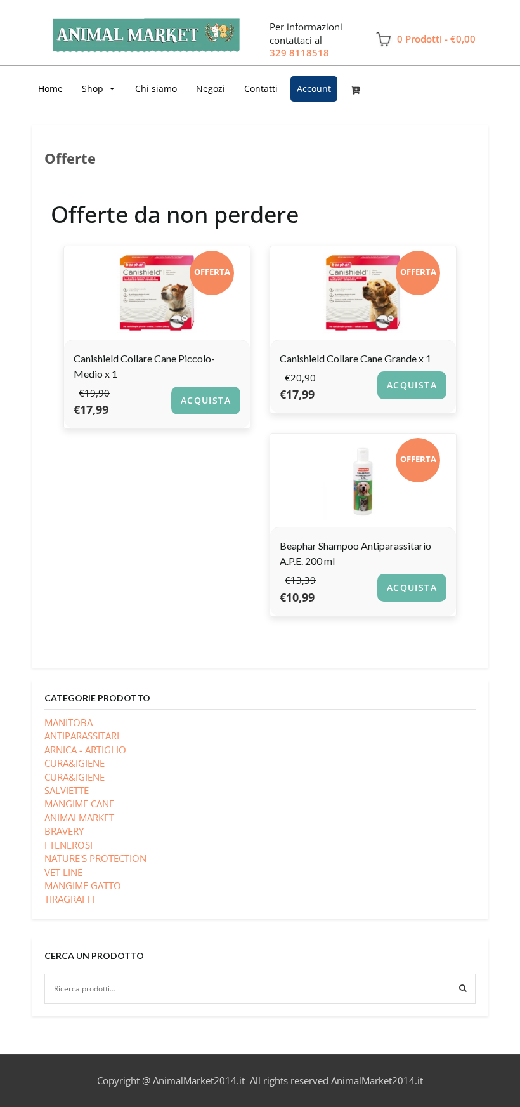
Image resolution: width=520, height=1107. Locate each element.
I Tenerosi (68, 845)
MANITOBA (68, 722)
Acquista (206, 400)
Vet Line (63, 872)
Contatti (261, 89)
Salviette (66, 790)
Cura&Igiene (74, 777)
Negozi (210, 89)
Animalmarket (79, 817)
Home (50, 89)
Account (314, 89)
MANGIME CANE (79, 803)
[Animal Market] (146, 29)
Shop (92, 89)
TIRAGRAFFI (69, 898)
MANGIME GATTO (82, 885)
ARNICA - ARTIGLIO (85, 749)
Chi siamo (156, 89)
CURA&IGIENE (74, 763)
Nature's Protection (95, 858)
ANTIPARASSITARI (81, 735)
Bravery (64, 831)
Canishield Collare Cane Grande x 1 (355, 358)
